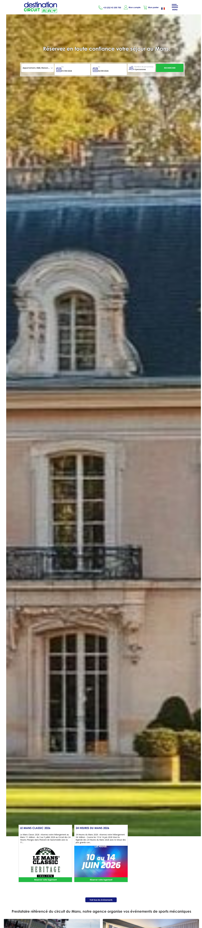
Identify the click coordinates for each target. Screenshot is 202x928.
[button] (151, 7)
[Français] (165, 8)
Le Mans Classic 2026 (35, 828)
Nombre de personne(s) (143, 67)
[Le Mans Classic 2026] (45, 862)
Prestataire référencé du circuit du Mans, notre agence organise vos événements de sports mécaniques (101, 911)
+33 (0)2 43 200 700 (112, 7)
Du (62, 67)
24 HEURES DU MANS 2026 (92, 828)
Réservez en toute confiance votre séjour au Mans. (106, 48)
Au (99, 67)
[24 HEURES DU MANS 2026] (101, 862)
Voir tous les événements (101, 900)
